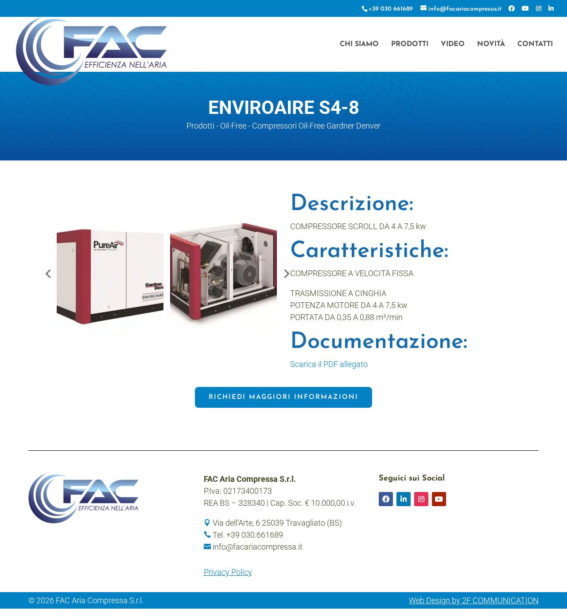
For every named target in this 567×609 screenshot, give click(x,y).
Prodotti (409, 44)
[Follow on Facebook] (386, 499)
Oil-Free (233, 125)
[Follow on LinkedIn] (403, 499)
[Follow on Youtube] (439, 499)
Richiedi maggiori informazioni (283, 397)
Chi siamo (359, 44)
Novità (491, 44)
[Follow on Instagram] (421, 499)
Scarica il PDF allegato (329, 364)
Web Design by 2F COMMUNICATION (474, 600)
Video (453, 44)
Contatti (535, 44)
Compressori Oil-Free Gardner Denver (316, 125)
